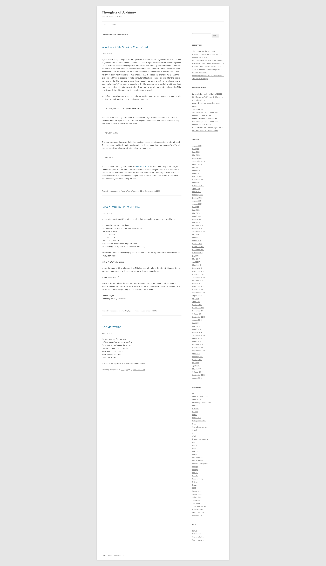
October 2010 (197, 372)
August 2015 (197, 295)
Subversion (196, 497)
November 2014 (198, 311)
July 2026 (195, 149)
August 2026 (197, 146)
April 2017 (196, 262)
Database (195, 408)
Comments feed (198, 537)
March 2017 (196, 265)
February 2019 (197, 225)
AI (193, 393)
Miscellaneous (197, 460)
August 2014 (197, 320)
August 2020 (197, 204)
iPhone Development (200, 439)
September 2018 (198, 231)
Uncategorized (197, 509)
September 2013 (198, 335)
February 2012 (197, 356)
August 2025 (197, 164)
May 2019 (196, 222)
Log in (194, 531)
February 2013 (197, 344)
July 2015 (195, 298)
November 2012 (198, 347)
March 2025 (196, 173)
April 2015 (196, 302)
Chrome (195, 405)
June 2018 (196, 237)
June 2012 (196, 353)
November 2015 (198, 289)
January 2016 (197, 283)
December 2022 (198, 185)
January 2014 (197, 332)
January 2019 (197, 228)
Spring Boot (196, 491)
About (114, 24)
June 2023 (196, 182)
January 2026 (197, 158)
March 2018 (196, 240)
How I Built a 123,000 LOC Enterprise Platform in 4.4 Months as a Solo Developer (207, 97)
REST (194, 488)
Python (195, 482)
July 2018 (195, 234)
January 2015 (197, 305)
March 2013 (196, 341)
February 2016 (197, 280)
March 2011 (196, 369)
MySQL (195, 473)
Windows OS (137, 191)
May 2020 (196, 213)
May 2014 (196, 326)
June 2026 (196, 152)
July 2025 (195, 167)
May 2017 (196, 259)
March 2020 (196, 216)
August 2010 (197, 378)
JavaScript (196, 445)
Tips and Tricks (126, 191)
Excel (194, 424)
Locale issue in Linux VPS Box (121, 207)
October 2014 (197, 314)
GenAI (194, 430)
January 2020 (197, 219)
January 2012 (197, 360)
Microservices (197, 457)
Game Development (199, 427)
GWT (194, 436)
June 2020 (196, 210)
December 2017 (198, 247)
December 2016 (198, 271)
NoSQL (195, 476)
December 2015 (198, 286)
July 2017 (195, 256)
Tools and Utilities (199, 506)
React (194, 485)
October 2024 (197, 176)
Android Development (200, 396)
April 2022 (196, 188)
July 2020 (195, 207)
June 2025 (196, 170)
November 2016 (198, 274)
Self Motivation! (112, 327)
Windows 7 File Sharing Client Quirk (125, 47)
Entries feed (196, 534)
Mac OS (195, 451)
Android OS (196, 399)
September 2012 (198, 350)
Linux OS (124, 311)
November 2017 (198, 250)
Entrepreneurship (199, 421)
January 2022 (197, 198)
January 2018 (197, 243)
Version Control (198, 512)
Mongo (195, 466)
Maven (195, 454)
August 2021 (197, 201)
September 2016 (198, 277)
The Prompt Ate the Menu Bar (203, 51)
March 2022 (196, 192)
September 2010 (198, 375)
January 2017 (197, 268)
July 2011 (195, 363)
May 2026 (196, 155)
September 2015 (198, 292)
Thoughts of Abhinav (119, 12)
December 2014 (198, 308)
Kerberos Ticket (142, 166)
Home (104, 24)
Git (193, 433)
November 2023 (198, 179)
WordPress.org (197, 540)
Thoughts (124, 369)
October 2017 (197, 253)
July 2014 (195, 323)
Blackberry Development (201, 402)
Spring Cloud (197, 494)
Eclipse (194, 415)
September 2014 (198, 317)
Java (193, 442)
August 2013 (197, 338)
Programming (197, 479)
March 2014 (196, 329)
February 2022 (197, 195)
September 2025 (198, 161)
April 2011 (196, 366)
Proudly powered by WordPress (113, 555)
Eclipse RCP (196, 418)
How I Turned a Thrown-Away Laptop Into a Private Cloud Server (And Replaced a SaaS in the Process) (208, 69)
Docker (195, 411)
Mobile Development (200, 463)
